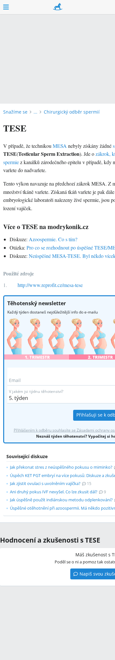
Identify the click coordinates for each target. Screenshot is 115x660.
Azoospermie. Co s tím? (53, 239)
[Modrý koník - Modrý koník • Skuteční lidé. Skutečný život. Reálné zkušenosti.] (57, 7)
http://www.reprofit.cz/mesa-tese (50, 285)
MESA (60, 145)
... (35, 112)
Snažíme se (15, 112)
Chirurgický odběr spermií (72, 112)
